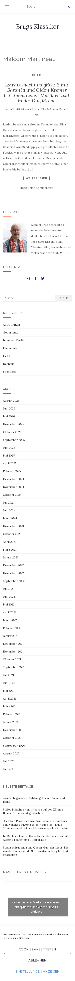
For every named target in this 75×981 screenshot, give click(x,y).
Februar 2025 (12, 471)
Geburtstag (10, 332)
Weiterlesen (36, 178)
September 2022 (14, 581)
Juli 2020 (9, 761)
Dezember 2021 (13, 643)
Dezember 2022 (13, 565)
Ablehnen (37, 960)
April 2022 (9, 612)
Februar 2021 (11, 714)
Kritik (36, 75)
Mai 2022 (9, 604)
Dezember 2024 (13, 479)
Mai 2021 (8, 691)
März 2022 (10, 620)
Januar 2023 (10, 557)
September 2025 (14, 440)
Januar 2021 (10, 722)
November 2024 (13, 487)
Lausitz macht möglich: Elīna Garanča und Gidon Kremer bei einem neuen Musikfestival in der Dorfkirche (36, 93)
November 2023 (13, 526)
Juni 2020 (9, 769)
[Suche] (69, 7)
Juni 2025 (9, 447)
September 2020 (14, 745)
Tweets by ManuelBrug (37, 906)
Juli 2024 (8, 502)
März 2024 (10, 518)
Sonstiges (9, 372)
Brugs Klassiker (37, 27)
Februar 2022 (12, 628)
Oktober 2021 (12, 659)
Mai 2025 (9, 455)
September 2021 (13, 667)
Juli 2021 (8, 675)
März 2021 (10, 706)
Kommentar (11, 348)
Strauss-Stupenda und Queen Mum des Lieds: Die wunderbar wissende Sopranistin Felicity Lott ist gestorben (36, 851)
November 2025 (13, 424)
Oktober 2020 (12, 738)
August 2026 (11, 400)
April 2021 (9, 698)
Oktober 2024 (12, 495)
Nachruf (8, 364)
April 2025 (10, 463)
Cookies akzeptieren (37, 949)
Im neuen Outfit (13, 340)
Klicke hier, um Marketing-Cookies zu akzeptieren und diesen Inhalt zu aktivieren (37, 906)
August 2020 (11, 753)
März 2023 (10, 549)
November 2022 (13, 573)
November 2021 (13, 651)
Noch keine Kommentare (36, 188)
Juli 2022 (8, 589)
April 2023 (9, 542)
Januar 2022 (10, 636)
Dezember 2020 (13, 730)
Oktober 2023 (12, 534)
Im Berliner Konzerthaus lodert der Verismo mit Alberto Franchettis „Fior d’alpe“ (35, 837)
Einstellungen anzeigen (37, 971)
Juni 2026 (9, 408)
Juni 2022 (9, 596)
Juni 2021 (9, 683)
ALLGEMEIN (11, 324)
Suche (63, 298)
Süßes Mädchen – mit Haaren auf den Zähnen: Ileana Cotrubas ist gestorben (33, 811)
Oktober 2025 (12, 432)
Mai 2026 (9, 416)
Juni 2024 (9, 510)
